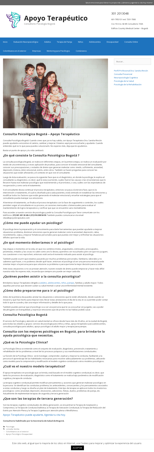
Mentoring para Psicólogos (58, 51)
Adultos (47, 42)
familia (16, 429)
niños (63, 282)
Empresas (36, 51)
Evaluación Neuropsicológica (26, 42)
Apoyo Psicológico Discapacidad (19, 434)
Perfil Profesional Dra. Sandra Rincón (131, 70)
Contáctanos (81, 51)
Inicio (5, 42)
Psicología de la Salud (124, 81)
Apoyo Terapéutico (56, 18)
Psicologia (10, 426)
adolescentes (54, 282)
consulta (9, 429)
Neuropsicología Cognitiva (126, 77)
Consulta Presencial (123, 74)
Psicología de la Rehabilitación (128, 84)
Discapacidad (112, 42)
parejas (70, 282)
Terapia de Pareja (64, 42)
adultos (43, 282)
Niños (80, 42)
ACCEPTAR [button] (77, 447)
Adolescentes (95, 42)
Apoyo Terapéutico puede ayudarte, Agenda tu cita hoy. (34, 414)
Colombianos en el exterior (14, 51)
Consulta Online (131, 42)
